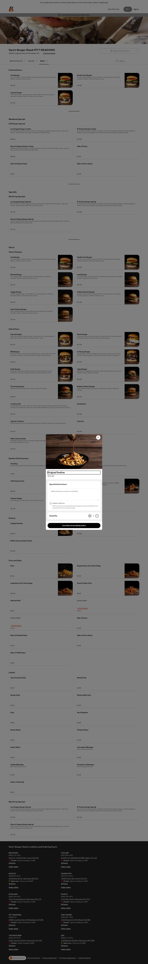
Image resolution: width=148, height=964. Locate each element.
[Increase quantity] (97, 516)
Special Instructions (58, 484)
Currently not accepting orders (74, 525)
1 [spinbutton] (93, 516)
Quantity (53, 516)
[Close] (98, 437)
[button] (74, 451)
